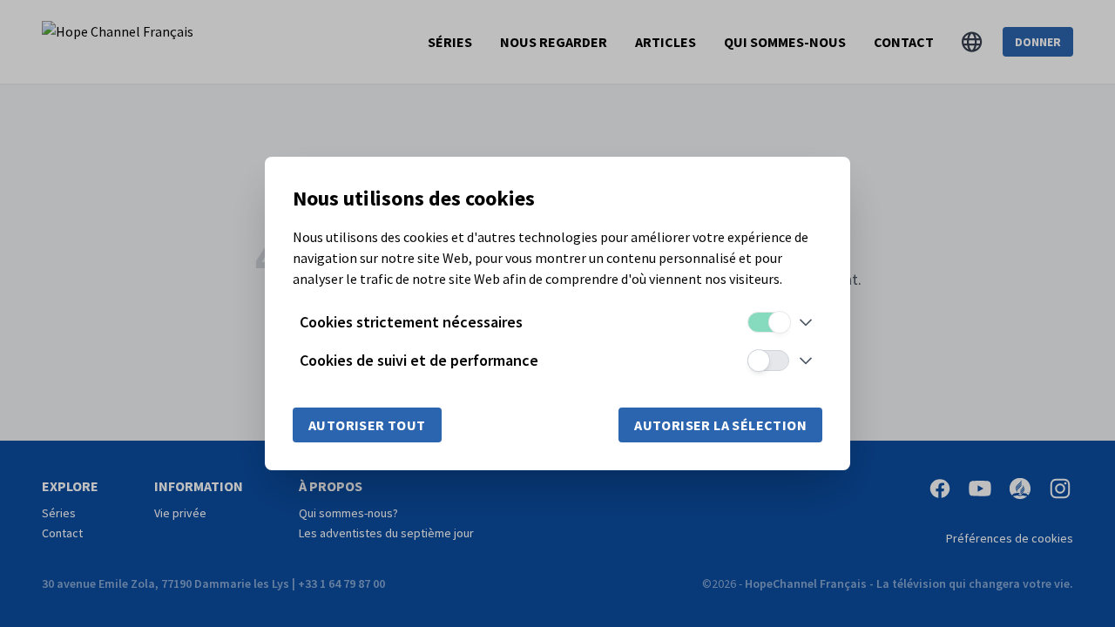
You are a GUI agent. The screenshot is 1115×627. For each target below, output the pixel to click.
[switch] (768, 322)
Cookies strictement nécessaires (411, 322)
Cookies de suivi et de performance (419, 360)
